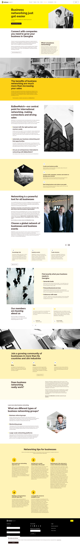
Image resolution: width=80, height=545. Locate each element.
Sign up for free (14, 264)
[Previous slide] (66, 245)
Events (41, 2)
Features (35, 2)
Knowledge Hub (50, 2)
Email (8, 530)
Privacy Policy (53, 530)
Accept (13, 542)
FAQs (55, 2)
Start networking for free (16, 23)
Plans (38, 2)
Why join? (30, 2)
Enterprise (45, 2)
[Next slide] (69, 245)
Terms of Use (53, 528)
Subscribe (32, 533)
